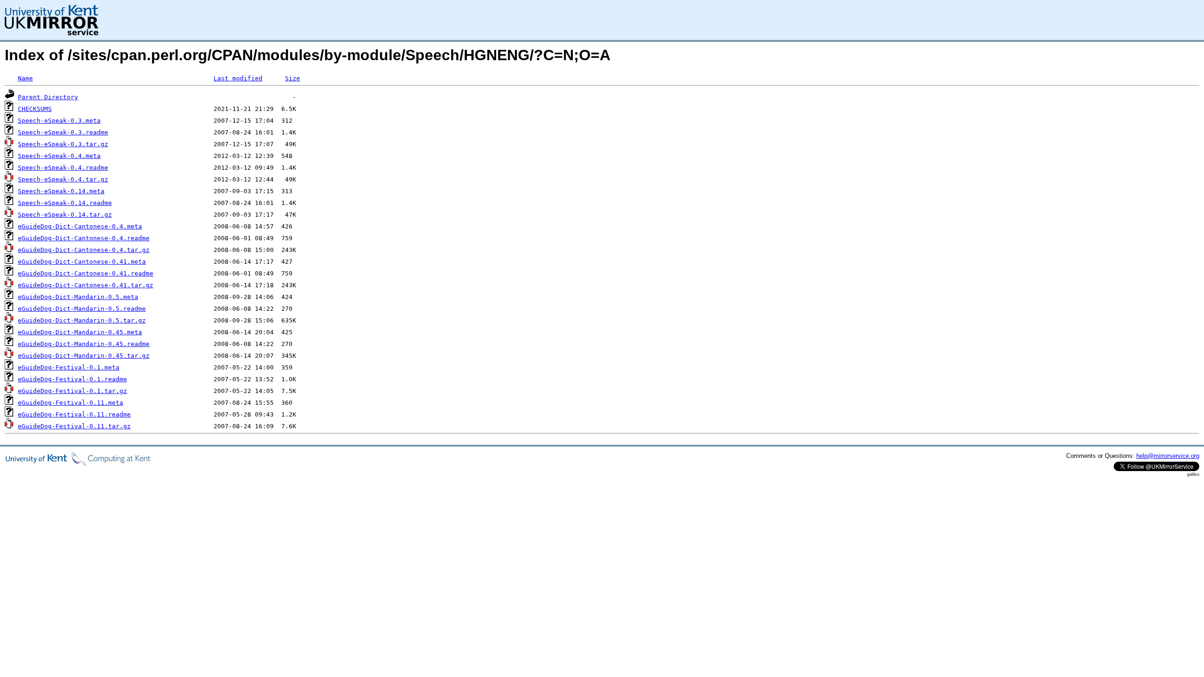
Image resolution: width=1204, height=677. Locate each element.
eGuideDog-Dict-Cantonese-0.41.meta (82, 261)
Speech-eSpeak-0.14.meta (61, 191)
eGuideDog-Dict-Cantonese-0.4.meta (80, 226)
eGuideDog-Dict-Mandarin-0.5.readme (82, 308)
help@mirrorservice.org (1167, 455)
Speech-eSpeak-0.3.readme (63, 132)
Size (292, 78)
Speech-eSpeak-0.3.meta (59, 120)
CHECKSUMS (35, 108)
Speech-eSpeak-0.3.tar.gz (63, 144)
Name (25, 78)
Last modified (238, 78)
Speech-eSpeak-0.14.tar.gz (65, 214)
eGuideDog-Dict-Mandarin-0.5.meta (78, 296)
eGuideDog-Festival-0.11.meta (70, 402)
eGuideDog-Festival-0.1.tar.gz (72, 390)
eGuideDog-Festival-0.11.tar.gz (74, 426)
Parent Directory (48, 97)
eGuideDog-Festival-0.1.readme (72, 379)
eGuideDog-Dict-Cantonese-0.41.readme (85, 273)
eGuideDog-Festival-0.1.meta (68, 367)
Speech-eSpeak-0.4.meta (59, 155)
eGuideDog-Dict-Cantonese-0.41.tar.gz (85, 285)
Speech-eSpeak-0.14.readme (65, 202)
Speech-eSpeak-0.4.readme (63, 167)
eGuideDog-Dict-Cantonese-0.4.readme (84, 238)
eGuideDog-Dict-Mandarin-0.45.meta (80, 332)
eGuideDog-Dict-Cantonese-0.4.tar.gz (84, 249)
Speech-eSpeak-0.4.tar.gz (63, 179)
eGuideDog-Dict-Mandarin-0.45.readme (84, 343)
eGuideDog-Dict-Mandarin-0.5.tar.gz (82, 320)
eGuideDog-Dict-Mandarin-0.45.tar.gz (84, 355)
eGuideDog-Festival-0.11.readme (74, 414)
